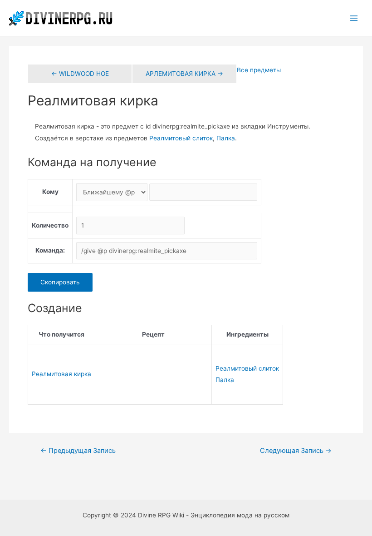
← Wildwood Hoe (80, 73)
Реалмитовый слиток (181, 138)
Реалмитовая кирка (61, 373)
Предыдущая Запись (78, 450)
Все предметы (259, 70)
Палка (225, 138)
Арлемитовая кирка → (184, 73)
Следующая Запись (296, 450)
